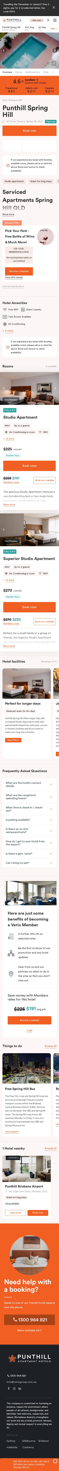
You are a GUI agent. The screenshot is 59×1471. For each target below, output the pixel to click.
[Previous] (4, 50)
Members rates (11, 482)
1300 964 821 (32, 1319)
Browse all (51, 1046)
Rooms (18, 72)
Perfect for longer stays (22, 703)
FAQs (46, 72)
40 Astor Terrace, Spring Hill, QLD (25, 121)
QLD (4, 100)
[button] (54, 20)
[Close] (54, 7)
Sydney (11, 1441)
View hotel (15, 1213)
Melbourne (28, 1441)
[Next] (54, 50)
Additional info (32, 72)
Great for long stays (41, 181)
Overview (7, 72)
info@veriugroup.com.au (22, 1382)
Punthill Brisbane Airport (24, 1186)
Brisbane (44, 1441)
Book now (29, 130)
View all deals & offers (13, 286)
